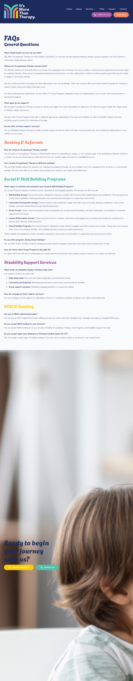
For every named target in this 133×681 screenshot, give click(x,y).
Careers (112, 9)
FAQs (101, 9)
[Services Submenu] (95, 9)
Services (89, 9)
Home (69, 9)
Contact (123, 9)
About (79, 9)
